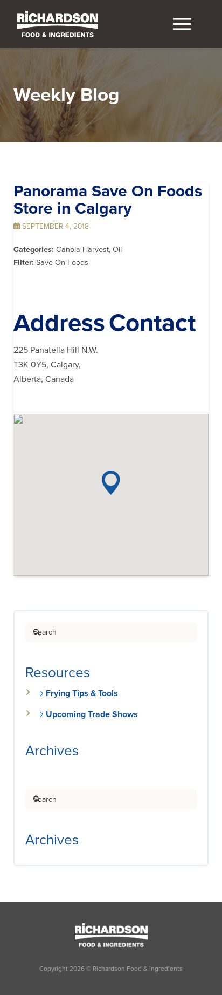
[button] (182, 24)
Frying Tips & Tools (82, 693)
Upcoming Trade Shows (92, 714)
